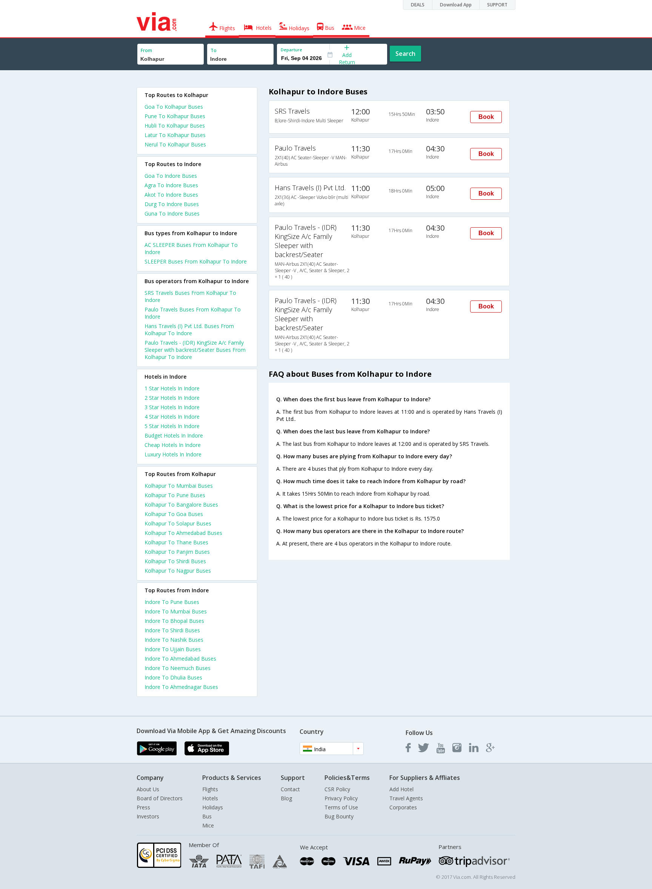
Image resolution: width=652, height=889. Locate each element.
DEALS (417, 5)
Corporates (403, 807)
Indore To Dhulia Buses (173, 677)
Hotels (210, 798)
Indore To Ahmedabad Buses (180, 658)
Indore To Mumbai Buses (176, 611)
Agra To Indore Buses (171, 185)
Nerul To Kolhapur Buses (175, 144)
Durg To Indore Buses (172, 204)
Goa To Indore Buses (171, 175)
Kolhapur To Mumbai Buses (179, 485)
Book (486, 117)
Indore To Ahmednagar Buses (181, 686)
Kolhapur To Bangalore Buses (181, 504)
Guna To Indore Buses (172, 213)
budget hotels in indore (174, 435)
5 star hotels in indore (172, 426)
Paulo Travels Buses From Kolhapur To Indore (193, 313)
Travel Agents (406, 798)
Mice (208, 825)
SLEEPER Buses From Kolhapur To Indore (196, 261)
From (146, 50)
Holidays (212, 807)
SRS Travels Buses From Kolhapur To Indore (190, 296)
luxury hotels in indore (173, 454)
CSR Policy (337, 789)
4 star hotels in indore (172, 416)
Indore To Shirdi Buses (172, 630)
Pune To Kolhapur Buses (175, 116)
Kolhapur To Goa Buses (174, 514)
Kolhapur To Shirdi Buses (175, 561)
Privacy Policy (341, 798)
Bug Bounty (339, 816)
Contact (290, 789)
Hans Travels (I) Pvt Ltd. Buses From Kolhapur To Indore (189, 329)
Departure (291, 49)
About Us (148, 789)
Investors (148, 816)
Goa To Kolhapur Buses (174, 106)
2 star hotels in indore (172, 397)
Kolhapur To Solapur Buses (178, 523)
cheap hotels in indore (173, 444)
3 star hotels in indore (172, 407)
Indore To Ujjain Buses (173, 649)
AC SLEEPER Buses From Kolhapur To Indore (191, 248)
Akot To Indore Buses (171, 194)
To (214, 50)
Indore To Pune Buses (172, 602)
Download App (456, 5)
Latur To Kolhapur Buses (175, 135)
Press (143, 807)
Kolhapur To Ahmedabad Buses (183, 532)
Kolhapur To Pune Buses (175, 495)
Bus (207, 816)
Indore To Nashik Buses (174, 639)
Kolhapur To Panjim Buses (177, 551)
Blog (286, 798)
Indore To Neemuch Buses (178, 668)
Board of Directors (160, 798)
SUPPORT (497, 5)
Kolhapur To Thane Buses (176, 542)
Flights (210, 789)
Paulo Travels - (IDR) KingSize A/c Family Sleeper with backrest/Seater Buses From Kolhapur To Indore (195, 350)
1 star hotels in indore (172, 388)
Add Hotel (401, 789)
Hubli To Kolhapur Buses (175, 125)
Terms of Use (341, 807)
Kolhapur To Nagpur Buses (178, 570)
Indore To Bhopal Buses (174, 620)
